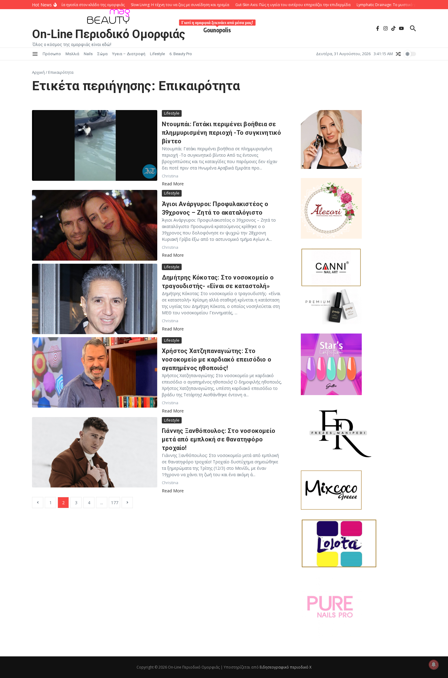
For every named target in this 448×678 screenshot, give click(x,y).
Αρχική (38, 72)
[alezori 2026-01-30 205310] (358, 208)
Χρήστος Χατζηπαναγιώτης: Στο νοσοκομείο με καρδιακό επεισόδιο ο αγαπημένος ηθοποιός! (216, 359)
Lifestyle (157, 54)
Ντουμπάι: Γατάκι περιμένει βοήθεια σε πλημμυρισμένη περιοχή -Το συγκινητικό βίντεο (221, 132)
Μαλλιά (72, 54)
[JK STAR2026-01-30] (358, 364)
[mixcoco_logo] (358, 490)
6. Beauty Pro (180, 54)
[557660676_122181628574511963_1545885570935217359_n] (358, 607)
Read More (173, 184)
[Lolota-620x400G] (358, 543)
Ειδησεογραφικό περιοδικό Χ (285, 667)
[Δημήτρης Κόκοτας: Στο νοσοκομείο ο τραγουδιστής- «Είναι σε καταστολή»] (94, 299)
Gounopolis (217, 29)
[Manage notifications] (434, 664)
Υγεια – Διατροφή (128, 54)
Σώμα (102, 54)
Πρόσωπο (52, 54)
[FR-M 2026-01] (358, 432)
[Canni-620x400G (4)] (331, 267)
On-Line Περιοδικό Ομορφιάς (108, 34)
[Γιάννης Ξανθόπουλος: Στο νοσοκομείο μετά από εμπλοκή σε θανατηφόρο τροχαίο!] (94, 452)
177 (114, 502)
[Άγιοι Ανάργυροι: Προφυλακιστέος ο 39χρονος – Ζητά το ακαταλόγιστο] (94, 225)
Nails (88, 54)
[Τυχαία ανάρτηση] (398, 54)
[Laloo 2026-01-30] (358, 139)
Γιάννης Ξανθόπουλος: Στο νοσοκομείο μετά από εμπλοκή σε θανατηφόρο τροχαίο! (218, 439)
